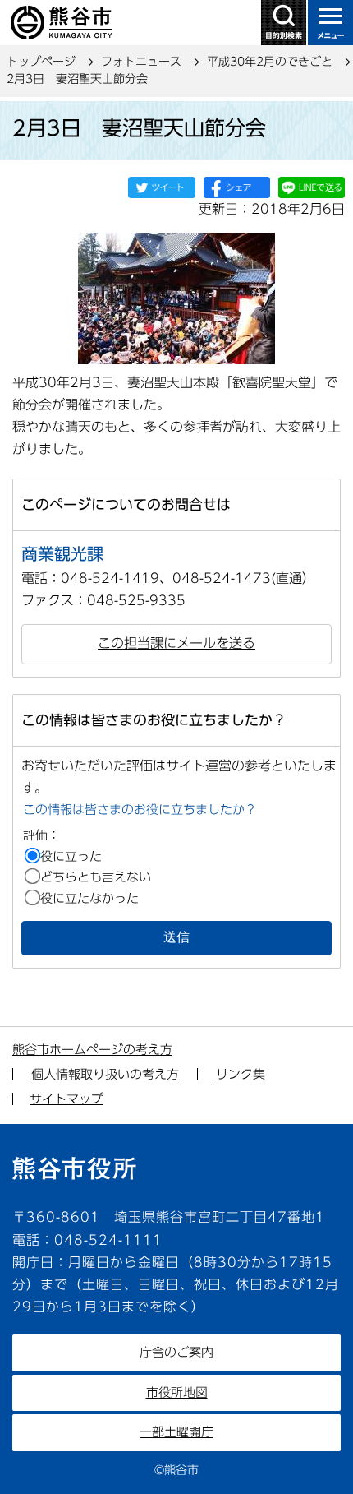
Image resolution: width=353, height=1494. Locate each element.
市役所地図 (177, 1392)
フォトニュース (141, 61)
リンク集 (240, 1074)
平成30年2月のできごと (269, 61)
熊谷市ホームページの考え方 (92, 1049)
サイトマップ (66, 1099)
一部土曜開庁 (176, 1432)
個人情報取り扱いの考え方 (105, 1074)
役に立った (71, 856)
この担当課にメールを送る (176, 643)
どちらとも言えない (95, 877)
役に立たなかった (89, 898)
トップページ (41, 61)
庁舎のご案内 (176, 1352)
